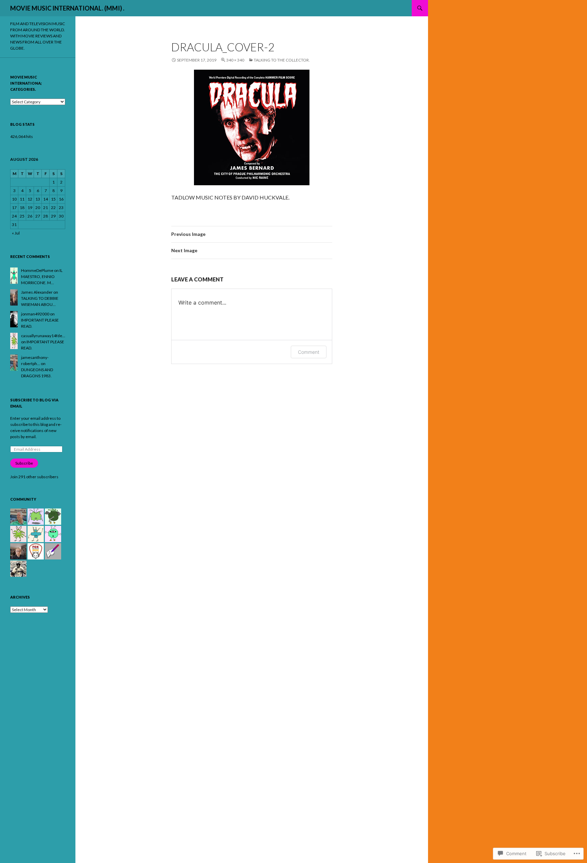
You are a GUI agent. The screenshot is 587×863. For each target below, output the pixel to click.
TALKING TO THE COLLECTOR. (282, 60)
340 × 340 (235, 60)
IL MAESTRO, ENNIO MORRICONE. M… (42, 276)
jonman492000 (35, 313)
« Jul (16, 233)
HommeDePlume (37, 270)
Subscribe (24, 463)
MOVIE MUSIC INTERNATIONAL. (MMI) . (67, 8)
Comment (308, 352)
